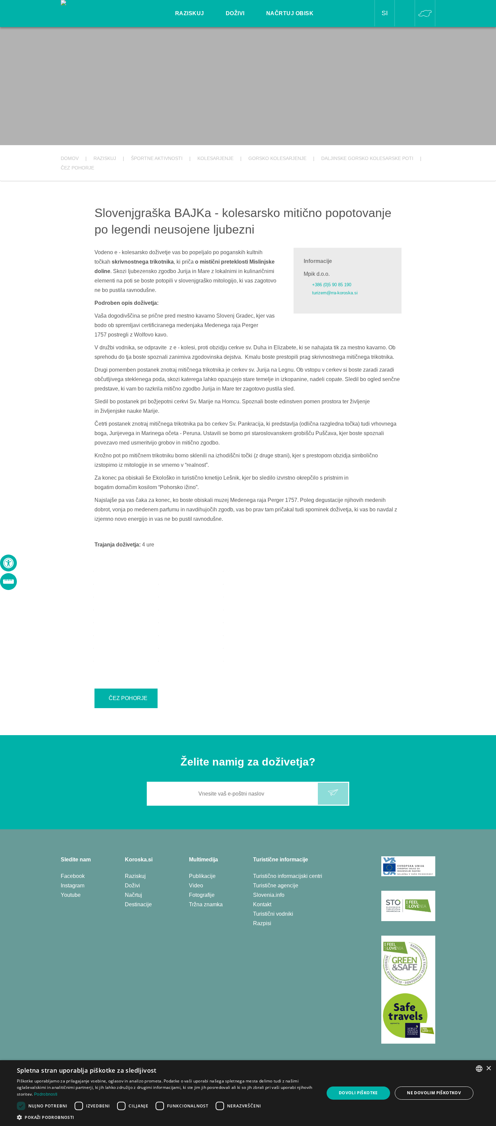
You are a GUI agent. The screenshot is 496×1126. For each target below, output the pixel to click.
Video (196, 885)
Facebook (73, 876)
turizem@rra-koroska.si (335, 292)
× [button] (488, 1068)
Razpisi (262, 923)
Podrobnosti (45, 1094)
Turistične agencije (275, 885)
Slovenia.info (268, 895)
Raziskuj (135, 876)
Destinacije (138, 904)
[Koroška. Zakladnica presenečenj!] (98, 9)
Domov (70, 158)
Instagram (72, 885)
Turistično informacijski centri (287, 876)
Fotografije (202, 895)
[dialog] (248, 1093)
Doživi (132, 885)
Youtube (71, 895)
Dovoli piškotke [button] (358, 1093)
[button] (166, 1117)
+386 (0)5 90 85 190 (331, 284)
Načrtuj (133, 895)
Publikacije (202, 876)
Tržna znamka (206, 904)
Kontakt (262, 904)
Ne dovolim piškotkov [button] (434, 1093)
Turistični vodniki (273, 914)
